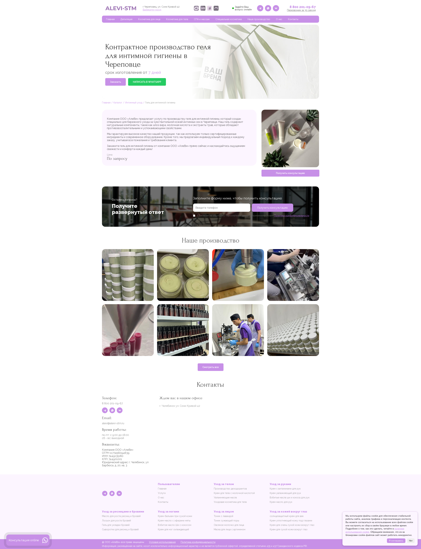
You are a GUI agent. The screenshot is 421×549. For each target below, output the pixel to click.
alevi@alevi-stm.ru (113, 423)
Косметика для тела (177, 19)
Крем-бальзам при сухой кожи (175, 516)
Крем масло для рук (281, 502)
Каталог (117, 102)
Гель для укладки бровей (116, 525)
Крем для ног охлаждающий (173, 529)
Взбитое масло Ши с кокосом (174, 525)
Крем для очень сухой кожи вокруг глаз (292, 525)
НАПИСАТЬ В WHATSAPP (147, 82)
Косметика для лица (149, 19)
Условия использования (162, 542)
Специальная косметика (228, 19)
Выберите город (152, 9)
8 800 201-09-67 (303, 7)
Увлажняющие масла (225, 497)
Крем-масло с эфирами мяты (174, 520)
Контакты (293, 19)
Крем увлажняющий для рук (285, 493)
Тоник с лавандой (223, 516)
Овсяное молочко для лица (229, 525)
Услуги (162, 493)
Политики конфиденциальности (291, 215)
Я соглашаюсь (396, 540)
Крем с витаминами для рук (285, 488)
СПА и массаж (202, 19)
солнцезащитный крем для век (287, 516)
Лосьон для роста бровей (116, 520)
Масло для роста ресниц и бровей (121, 516)
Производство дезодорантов (230, 488)
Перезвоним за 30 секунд (301, 10)
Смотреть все (210, 367)
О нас (279, 19)
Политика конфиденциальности (198, 542)
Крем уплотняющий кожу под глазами (291, 520)
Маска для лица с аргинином (229, 529)
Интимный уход (133, 102)
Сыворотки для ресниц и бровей (120, 529)
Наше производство (259, 19)
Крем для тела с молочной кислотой (234, 493)
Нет (411, 540)
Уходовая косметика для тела (230, 502)
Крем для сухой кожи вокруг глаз (288, 529)
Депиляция (126, 19)
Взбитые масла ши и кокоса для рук (290, 497)
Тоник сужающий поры (226, 520)
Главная (110, 19)
